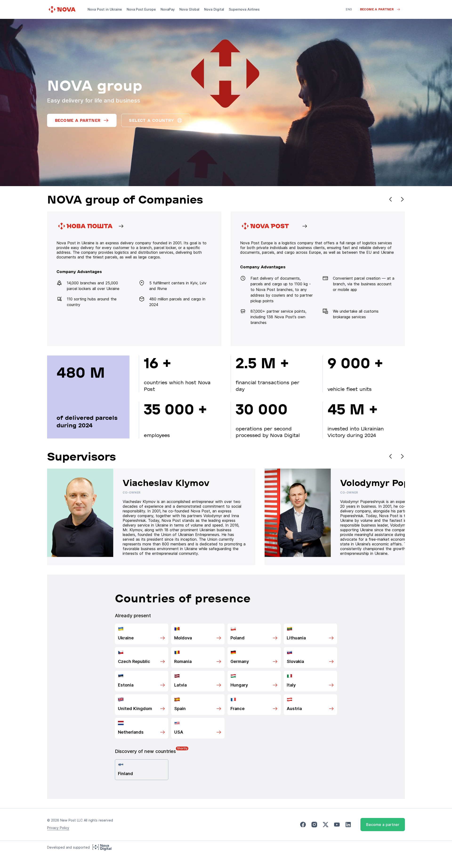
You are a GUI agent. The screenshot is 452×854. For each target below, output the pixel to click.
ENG (349, 9)
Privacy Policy (58, 828)
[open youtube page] (337, 825)
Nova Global (189, 9)
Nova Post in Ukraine (105, 9)
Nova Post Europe (141, 9)
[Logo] (62, 9)
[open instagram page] (314, 825)
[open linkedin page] (348, 825)
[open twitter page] (325, 825)
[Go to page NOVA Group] (134, 279)
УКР (348, 16)
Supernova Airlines (244, 9)
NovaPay (168, 9)
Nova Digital (214, 9)
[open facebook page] (303, 825)
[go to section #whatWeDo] (318, 279)
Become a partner (382, 824)
